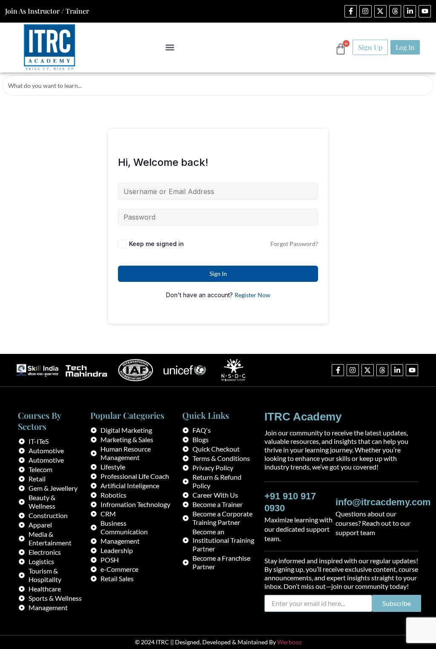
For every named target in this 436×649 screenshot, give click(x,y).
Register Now (252, 294)
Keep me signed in (156, 243)
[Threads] (395, 11)
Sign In (218, 273)
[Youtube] (425, 11)
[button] (170, 48)
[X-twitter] (380, 11)
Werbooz (289, 642)
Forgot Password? (294, 243)
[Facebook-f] (350, 11)
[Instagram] (365, 11)
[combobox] (218, 85)
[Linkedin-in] (410, 11)
